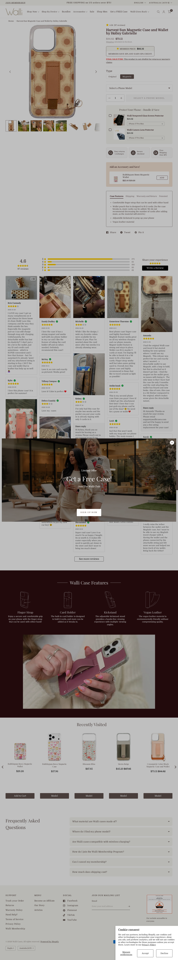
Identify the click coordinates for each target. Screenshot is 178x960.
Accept (145, 953)
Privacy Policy (149, 945)
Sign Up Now (89, 512)
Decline (164, 953)
